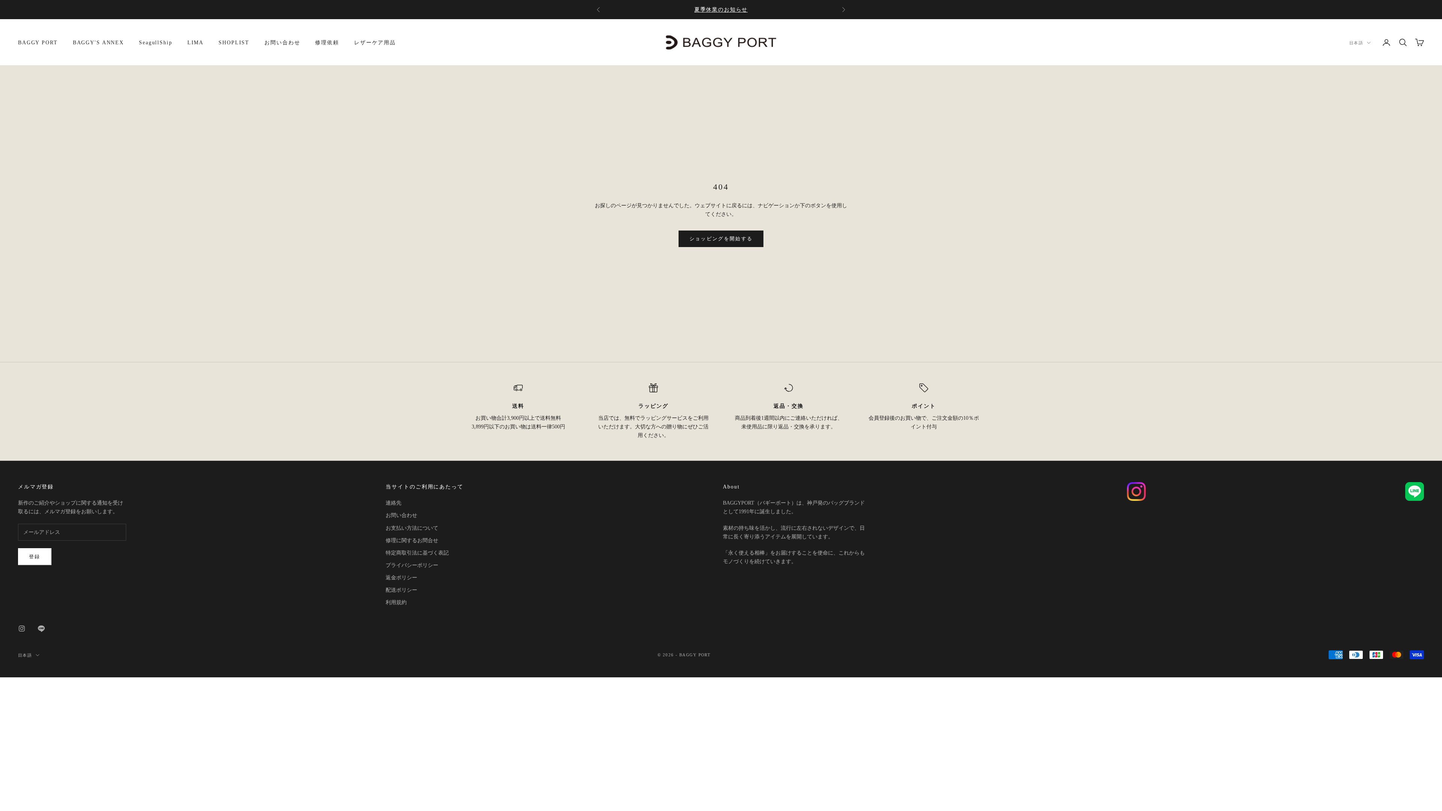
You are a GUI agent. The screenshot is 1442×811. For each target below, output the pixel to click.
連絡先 (393, 503)
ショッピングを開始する (721, 238)
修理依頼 (327, 42)
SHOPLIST (234, 42)
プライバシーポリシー (412, 565)
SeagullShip (155, 42)
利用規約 (396, 602)
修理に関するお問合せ (412, 540)
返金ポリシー (401, 577)
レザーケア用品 (375, 42)
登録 (35, 556)
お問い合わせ (282, 42)
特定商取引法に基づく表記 (417, 553)
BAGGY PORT (38, 42)
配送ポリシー (401, 590)
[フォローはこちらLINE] (41, 628)
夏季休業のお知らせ (721, 9)
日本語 (1356, 43)
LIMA (195, 42)
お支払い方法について (412, 528)
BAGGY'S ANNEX (98, 42)
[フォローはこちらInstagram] (22, 628)
